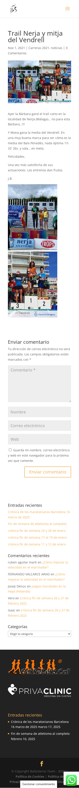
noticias (56, 48)
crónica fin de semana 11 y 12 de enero (37, 544)
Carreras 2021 (39, 48)
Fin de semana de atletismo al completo (37, 524)
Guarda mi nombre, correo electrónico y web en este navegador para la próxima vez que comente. (39, 455)
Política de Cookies (30, 776)
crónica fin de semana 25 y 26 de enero (37, 530)
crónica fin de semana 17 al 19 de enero (37, 537)
